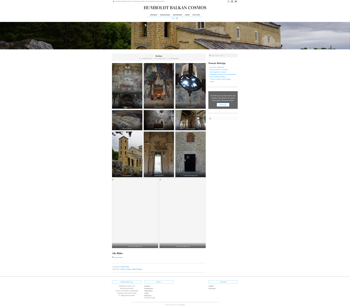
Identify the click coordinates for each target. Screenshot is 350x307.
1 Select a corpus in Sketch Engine (131, 269)
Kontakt (211, 286)
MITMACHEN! (223, 105)
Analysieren (147, 295)
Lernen (146, 293)
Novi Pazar (125, 267)
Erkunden (147, 286)
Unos (173, 304)
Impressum (212, 288)
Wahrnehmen (174, 58)
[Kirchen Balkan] (159, 257)
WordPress (182, 304)
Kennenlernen (148, 288)
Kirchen (212, 81)
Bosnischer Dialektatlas (217, 67)
